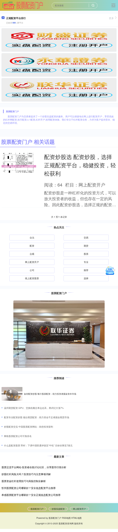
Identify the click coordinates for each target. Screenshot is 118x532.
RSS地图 (66, 517)
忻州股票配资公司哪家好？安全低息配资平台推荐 (29, 488)
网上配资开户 (32, 262)
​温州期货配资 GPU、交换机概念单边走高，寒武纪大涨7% (34, 407)
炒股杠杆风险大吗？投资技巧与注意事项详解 (26, 474)
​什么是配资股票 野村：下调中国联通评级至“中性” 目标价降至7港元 (38, 445)
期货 (86, 245)
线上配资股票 (32, 278)
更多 (111, 18)
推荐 (86, 270)
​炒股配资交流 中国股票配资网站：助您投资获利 (28, 426)
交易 (86, 237)
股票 (86, 253)
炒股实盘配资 (58, 508)
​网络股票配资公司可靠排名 (18, 436)
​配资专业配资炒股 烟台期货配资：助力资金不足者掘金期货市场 (36, 417)
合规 (32, 253)
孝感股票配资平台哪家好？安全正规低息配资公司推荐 (31, 495)
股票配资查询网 (66, 523)
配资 (32, 245)
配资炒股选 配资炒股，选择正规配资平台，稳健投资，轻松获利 (80, 165)
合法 (32, 237)
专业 (86, 262)
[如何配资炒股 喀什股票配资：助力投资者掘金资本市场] (12, 394)
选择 (86, 278)
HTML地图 (76, 517)
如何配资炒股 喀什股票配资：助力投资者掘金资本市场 (50, 393)
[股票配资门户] (22, 5)
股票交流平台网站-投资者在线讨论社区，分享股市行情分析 (34, 467)
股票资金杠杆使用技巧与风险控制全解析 (24, 481)
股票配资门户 (37, 508)
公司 (32, 270)
